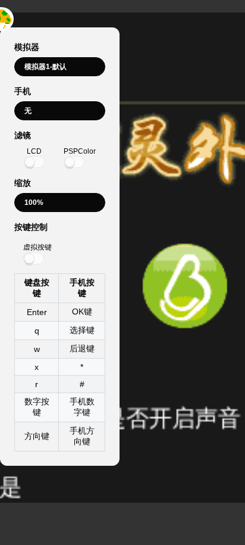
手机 (22, 91)
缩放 (22, 183)
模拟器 (26, 47)
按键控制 (31, 227)
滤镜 (22, 135)
